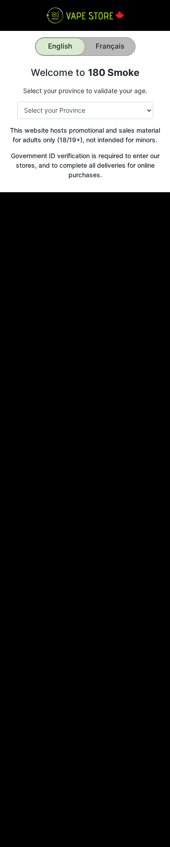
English (60, 46)
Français (110, 46)
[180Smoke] (85, 15)
